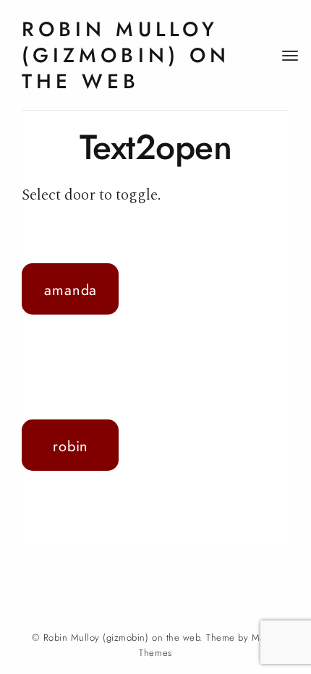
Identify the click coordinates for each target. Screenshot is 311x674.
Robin (70, 446)
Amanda (70, 290)
